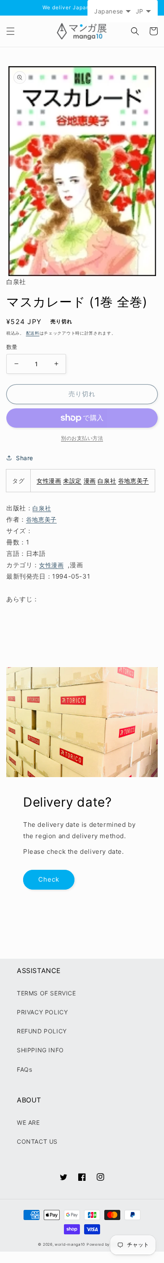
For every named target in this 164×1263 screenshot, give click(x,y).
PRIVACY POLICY (42, 1012)
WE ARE (28, 1122)
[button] (10, 31)
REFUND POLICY (42, 1031)
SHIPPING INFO (40, 1050)
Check (48, 879)
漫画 (90, 480)
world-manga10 (70, 1244)
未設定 (72, 480)
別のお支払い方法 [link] (82, 438)
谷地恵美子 (133, 480)
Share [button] (24, 457)
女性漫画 (49, 480)
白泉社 (107, 480)
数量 (12, 346)
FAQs (24, 1069)
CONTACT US (37, 1141)
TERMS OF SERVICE (46, 993)
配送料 (33, 332)
